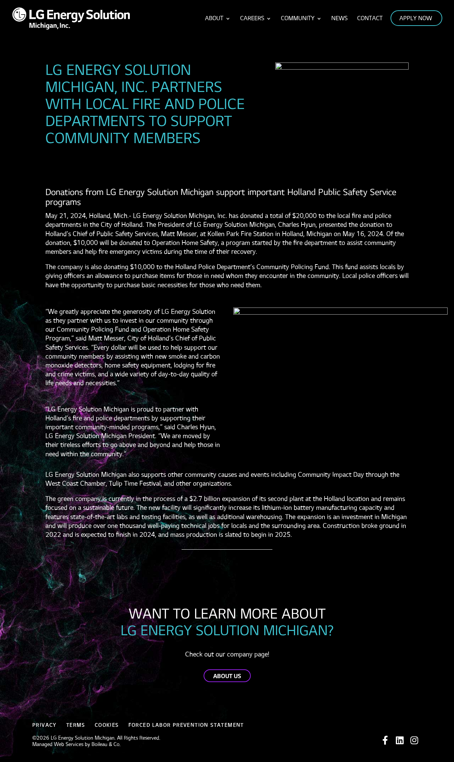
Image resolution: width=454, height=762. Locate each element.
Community (298, 19)
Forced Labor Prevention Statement (186, 725)
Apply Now (415, 19)
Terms (75, 725)
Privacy (44, 725)
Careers (252, 19)
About (214, 19)
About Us (227, 676)
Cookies (107, 725)
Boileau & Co (106, 744)
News (339, 19)
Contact (370, 19)
